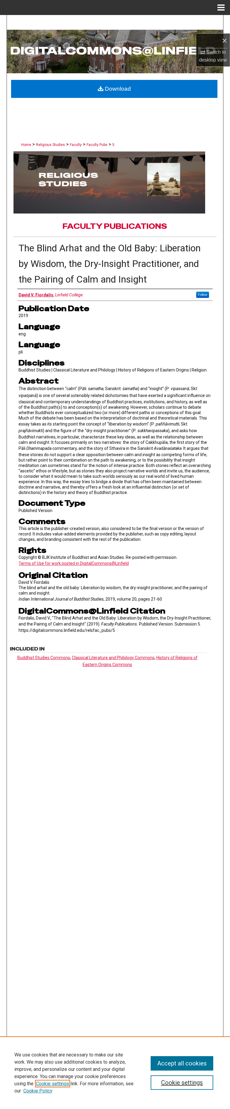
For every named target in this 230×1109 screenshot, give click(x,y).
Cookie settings (52, 1083)
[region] (115, 1072)
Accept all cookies (182, 1063)
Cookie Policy (37, 1091)
